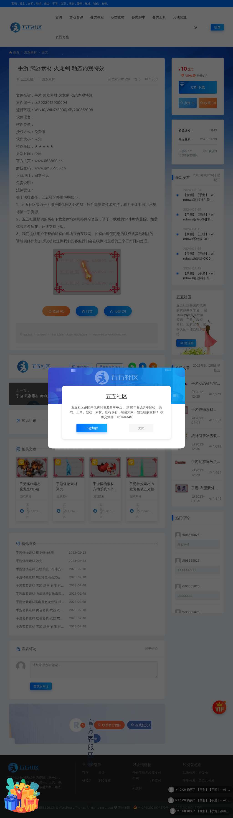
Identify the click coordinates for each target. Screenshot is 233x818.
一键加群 (91, 428)
